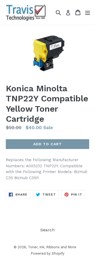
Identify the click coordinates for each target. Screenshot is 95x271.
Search (47, 229)
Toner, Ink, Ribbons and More (52, 247)
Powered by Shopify (47, 253)
